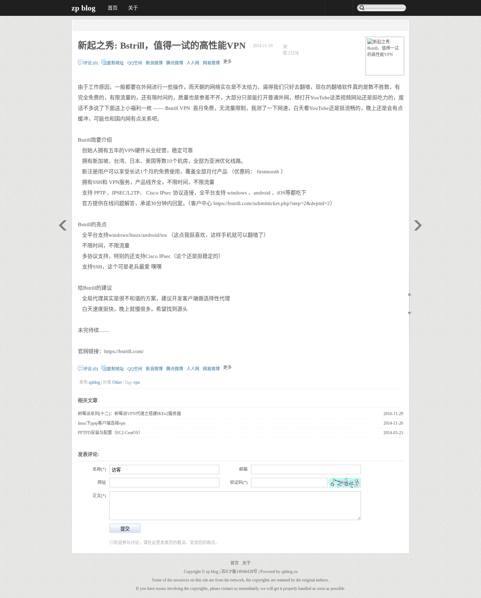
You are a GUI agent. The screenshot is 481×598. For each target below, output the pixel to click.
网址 (102, 482)
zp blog (83, 8)
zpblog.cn (289, 571)
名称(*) (99, 469)
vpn (136, 382)
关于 (133, 8)
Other (117, 382)
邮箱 (243, 469)
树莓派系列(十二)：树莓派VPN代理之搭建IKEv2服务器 (129, 413)
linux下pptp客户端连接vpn (101, 423)
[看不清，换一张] (345, 483)
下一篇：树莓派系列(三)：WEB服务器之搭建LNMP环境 (418, 225)
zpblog (94, 382)
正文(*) (99, 495)
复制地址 (115, 63)
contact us (229, 588)
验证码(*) (239, 482)
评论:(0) (90, 63)
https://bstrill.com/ (124, 351)
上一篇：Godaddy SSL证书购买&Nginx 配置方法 (62, 225)
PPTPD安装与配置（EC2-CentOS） (110, 432)
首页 (113, 8)
